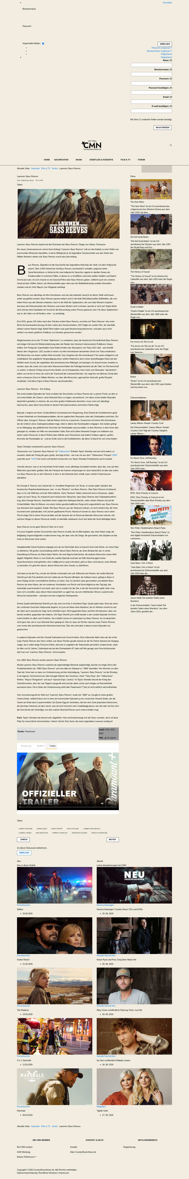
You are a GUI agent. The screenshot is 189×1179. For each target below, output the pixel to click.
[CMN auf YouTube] (162, 169)
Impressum (64, 1173)
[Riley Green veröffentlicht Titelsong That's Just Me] (134, 986)
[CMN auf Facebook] (145, 169)
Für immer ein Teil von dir (141, 342)
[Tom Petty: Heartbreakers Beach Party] (151, 515)
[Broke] (151, 364)
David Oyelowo (73, 828)
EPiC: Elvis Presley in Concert (144, 493)
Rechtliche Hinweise (48, 1173)
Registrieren (166, 54)
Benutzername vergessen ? (159, 51)
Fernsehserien (23, 905)
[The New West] (151, 189)
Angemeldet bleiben (31, 43)
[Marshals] (54, 1086)
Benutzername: (161, 69)
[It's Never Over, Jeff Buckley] (151, 445)
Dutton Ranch (23, 959)
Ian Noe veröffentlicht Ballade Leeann (113, 1060)
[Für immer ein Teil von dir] (151, 329)
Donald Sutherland (99, 833)
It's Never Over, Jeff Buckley (143, 458)
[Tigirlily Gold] (134, 1086)
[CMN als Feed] (168, 169)
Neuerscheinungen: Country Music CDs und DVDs (120, 909)
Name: (166, 60)
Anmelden (24, 853)
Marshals (21, 1111)
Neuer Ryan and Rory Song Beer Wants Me (116, 959)
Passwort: (164, 78)
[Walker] (54, 885)
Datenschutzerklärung (27, 1173)
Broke (133, 377)
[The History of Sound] (151, 259)
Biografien (101, 1106)
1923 (33, 459)
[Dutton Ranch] (54, 935)
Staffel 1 (41, 746)
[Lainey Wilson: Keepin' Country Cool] (151, 410)
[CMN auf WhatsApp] (157, 169)
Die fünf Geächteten (139, 237)
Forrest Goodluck (59, 833)
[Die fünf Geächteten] (151, 224)
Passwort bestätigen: (159, 88)
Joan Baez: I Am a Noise (141, 563)
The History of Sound (140, 272)
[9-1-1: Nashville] (54, 1036)
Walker (20, 909)
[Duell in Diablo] (151, 294)
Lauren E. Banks (25, 833)
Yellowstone (64, 451)
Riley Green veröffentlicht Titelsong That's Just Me (119, 1010)
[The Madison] (54, 986)
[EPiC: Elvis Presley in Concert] (151, 480)
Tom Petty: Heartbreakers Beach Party (147, 528)
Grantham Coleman (79, 833)
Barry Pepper (56, 828)
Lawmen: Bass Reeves (91, 828)
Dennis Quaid (42, 828)
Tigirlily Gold (102, 1111)
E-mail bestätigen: (160, 106)
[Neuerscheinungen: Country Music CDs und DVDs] (134, 885)
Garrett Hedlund (25, 828)
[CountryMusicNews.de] (92, 145)
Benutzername (29, 9)
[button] (62, 159)
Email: (166, 97)
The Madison (23, 1010)
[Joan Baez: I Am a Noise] (151, 550)
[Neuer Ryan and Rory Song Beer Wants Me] (134, 935)
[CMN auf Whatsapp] (158, 1127)
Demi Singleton (42, 833)
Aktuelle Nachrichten (106, 955)
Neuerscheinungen (105, 905)
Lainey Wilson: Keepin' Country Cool (146, 423)
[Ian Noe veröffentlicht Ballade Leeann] (134, 1036)
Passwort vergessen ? (162, 48)
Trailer (53, 746)
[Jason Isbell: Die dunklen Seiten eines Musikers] (151, 585)
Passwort (27, 26)
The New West (137, 202)
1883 (114, 455)
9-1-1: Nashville (24, 1060)
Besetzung (26, 746)
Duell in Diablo (136, 307)
